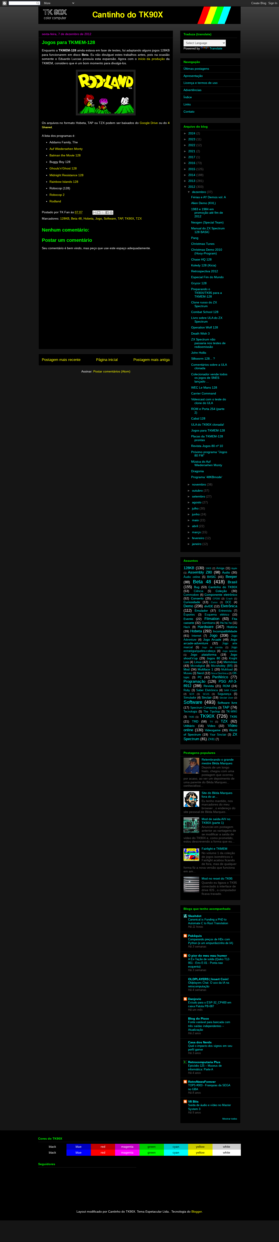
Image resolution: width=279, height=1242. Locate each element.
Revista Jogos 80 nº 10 (207, 446)
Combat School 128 (204, 312)
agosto (197, 502)
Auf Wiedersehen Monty (66, 149)
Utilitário (189, 726)
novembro (199, 484)
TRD (195, 721)
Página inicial (107, 360)
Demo (188, 606)
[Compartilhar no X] (103, 212)
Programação (194, 681)
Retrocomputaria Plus (204, 1062)
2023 (192, 139)
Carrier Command (203, 393)
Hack (187, 627)
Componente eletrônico (220, 594)
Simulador (190, 697)
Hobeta (88, 218)
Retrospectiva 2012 (204, 271)
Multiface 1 (205, 669)
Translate (215, 48)
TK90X (129, 218)
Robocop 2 (57, 194)
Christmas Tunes (202, 243)
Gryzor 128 (199, 283)
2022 (192, 145)
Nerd (200, 673)
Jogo (98, 218)
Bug (196, 587)
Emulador (201, 610)
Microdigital (198, 665)
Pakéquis (195, 935)
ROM (226, 686)
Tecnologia (190, 711)
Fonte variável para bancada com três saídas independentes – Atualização (209, 1025)
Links (187, 104)
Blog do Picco (198, 1018)
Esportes (189, 614)
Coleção (221, 591)
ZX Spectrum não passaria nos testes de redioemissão (208, 343)
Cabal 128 (198, 418)
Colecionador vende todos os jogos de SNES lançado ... (209, 377)
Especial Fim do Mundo (207, 277)
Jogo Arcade (212, 639)
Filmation (211, 619)
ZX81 (211, 739)
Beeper (231, 577)
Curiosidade (192, 602)
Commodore (191, 594)
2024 (192, 133)
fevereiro (198, 538)
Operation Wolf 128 (204, 327)
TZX (139, 218)
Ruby (187, 690)
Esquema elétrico (217, 614)
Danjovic (194, 999)
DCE (228, 602)
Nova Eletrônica (219, 673)
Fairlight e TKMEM (214, 848)
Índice (188, 97)
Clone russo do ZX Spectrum (204, 304)
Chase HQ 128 (201, 259)
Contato (189, 111)
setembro (199, 496)
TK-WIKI (231, 711)
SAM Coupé (230, 690)
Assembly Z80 (200, 572)
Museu (188, 673)
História (232, 627)
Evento (188, 619)
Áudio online (192, 577)
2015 (192, 169)
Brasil (232, 582)
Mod (187, 669)
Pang (194, 238)
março (197, 532)
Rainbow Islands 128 (63, 181)
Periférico (220, 677)
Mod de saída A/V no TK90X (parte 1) (216, 820)
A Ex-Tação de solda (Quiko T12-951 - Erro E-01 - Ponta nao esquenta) (209, 963)
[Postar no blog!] (99, 212)
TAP (120, 218)
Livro (212, 662)
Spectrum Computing (203, 707)
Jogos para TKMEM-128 (208, 430)
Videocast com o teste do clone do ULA (208, 401)
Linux (198, 662)
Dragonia (197, 471)
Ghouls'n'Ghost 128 (63, 168)
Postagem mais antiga (151, 360)
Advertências (192, 90)
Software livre (227, 702)
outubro (198, 490)
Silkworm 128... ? (203, 358)
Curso (214, 602)
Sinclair (207, 697)
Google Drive (149, 123)
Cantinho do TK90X (222, 587)
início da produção (151, 59)
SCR (191, 694)
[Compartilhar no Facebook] (107, 212)
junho (196, 514)
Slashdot (194, 916)
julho (195, 508)
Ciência (198, 591)
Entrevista (225, 610)
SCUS (206, 694)
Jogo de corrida (212, 647)
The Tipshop (211, 711)
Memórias (230, 662)
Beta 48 (76, 218)
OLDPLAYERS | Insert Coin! (208, 979)
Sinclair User (226, 697)
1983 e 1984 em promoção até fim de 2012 (207, 212)
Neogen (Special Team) (207, 222)
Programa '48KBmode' (206, 477)
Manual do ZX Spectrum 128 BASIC (208, 230)
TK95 (233, 716)
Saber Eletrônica (207, 690)
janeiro (197, 544)
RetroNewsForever (202, 1081)
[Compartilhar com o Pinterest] (111, 212)
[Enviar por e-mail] (94, 212)
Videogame (213, 730)
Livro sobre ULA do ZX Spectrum (206, 319)
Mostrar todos (229, 1118)
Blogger (196, 1211)
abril (195, 526)
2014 (192, 175)
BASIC (211, 577)
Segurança (224, 693)
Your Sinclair (218, 734)
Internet (196, 635)
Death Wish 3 (200, 333)
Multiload (227, 669)
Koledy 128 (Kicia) (203, 265)
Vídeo (211, 726)
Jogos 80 (213, 658)
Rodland (55, 201)
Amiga (220, 568)
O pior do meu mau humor (207, 955)
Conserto (197, 598)
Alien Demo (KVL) (203, 203)
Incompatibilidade (225, 631)
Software (110, 218)
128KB (64, 218)
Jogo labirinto (229, 651)
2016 (192, 163)
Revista (209, 686)
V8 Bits (193, 1101)
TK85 (191, 717)
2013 (192, 181)
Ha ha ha (226, 622)
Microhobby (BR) (222, 665)
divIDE (208, 606)
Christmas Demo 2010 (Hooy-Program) (206, 251)
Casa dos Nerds (200, 1042)
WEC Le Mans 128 (204, 387)
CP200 (216, 598)
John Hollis (198, 352)
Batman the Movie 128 (65, 155)
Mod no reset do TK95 (217, 878)
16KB (208, 568)
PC (200, 677)
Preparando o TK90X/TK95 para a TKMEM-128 (206, 292)
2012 (192, 186)
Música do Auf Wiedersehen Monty (206, 463)
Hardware (205, 627)
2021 (192, 151)
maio (196, 520)
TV (211, 721)
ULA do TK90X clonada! (207, 424)
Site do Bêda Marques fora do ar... (217, 794)
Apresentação (193, 76)
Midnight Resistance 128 (66, 175)
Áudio (226, 572)
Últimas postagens (196, 68)
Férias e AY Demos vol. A (208, 197)
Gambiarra (208, 622)
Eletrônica (229, 606)
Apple (234, 568)
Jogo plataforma (203, 654)
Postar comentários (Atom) (111, 371)
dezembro (199, 192)
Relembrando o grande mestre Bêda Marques (218, 761)
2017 (192, 157)
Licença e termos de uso (201, 83)
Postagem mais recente (61, 360)
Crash (229, 598)
